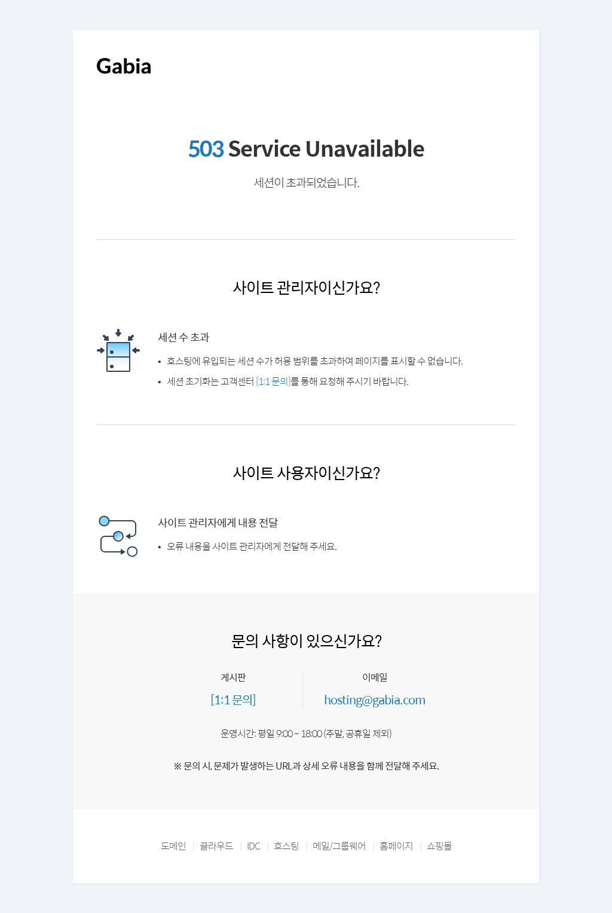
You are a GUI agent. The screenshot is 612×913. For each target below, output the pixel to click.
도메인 (173, 845)
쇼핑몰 (439, 845)
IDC (253, 845)
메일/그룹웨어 (339, 845)
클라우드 (216, 845)
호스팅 (286, 845)
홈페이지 (396, 845)
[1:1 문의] (273, 381)
